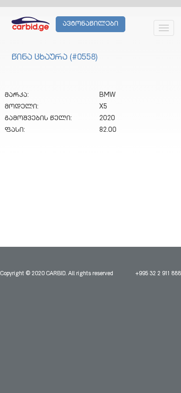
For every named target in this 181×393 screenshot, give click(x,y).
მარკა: (17, 95)
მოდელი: (22, 107)
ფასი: (15, 130)
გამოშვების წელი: (38, 118)
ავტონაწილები (90, 24)
